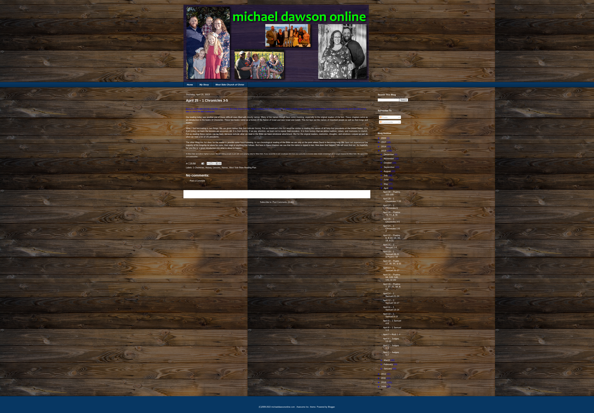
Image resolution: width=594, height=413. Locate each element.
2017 (384, 142)
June (386, 179)
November (389, 158)
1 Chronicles (198, 167)
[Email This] (208, 163)
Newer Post (192, 194)
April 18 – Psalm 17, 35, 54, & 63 (392, 262)
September (389, 167)
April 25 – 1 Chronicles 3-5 (391, 220)
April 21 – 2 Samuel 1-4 (390, 246)
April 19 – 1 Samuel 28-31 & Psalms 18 (391, 254)
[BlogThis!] (211, 163)
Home (190, 84)
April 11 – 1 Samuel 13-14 (391, 308)
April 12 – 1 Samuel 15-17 (391, 301)
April (386, 188)
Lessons (216, 167)
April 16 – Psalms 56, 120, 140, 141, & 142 (391, 277)
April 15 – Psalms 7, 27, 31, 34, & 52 (391, 286)
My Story (204, 84)
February (388, 364)
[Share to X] (214, 163)
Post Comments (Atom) (283, 202)
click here (291, 154)
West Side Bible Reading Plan (242, 167)
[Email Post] (202, 163)
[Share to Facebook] (217, 163)
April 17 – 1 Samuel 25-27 (391, 269)
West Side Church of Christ (229, 84)
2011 (383, 378)
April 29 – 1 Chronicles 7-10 (392, 199)
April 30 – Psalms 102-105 (391, 193)
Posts (384, 117)
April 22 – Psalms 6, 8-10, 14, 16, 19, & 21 (391, 238)
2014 (384, 146)
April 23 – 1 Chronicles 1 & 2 (391, 228)
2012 (384, 374)
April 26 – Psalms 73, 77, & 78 (391, 213)
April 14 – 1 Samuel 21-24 (391, 294)
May (386, 184)
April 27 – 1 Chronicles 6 (390, 206)
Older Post (362, 194)
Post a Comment (197, 181)
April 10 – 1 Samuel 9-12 (390, 315)
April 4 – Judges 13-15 (391, 339)
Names (225, 167)
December (389, 154)
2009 (384, 386)
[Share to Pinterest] (220, 163)
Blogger (331, 407)
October (388, 162)
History (208, 167)
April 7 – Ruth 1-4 (391, 334)
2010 (384, 382)
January (388, 368)
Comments (387, 122)
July (386, 175)
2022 (384, 138)
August (387, 171)
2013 (384, 150)
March (387, 360)
